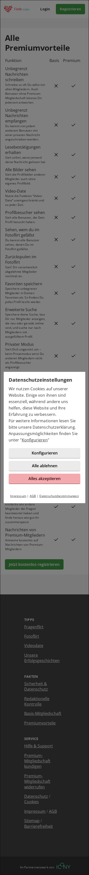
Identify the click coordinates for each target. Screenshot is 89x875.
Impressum (18, 496)
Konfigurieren (35, 440)
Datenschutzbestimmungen (59, 496)
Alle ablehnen (44, 465)
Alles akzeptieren (44, 478)
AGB (33, 496)
